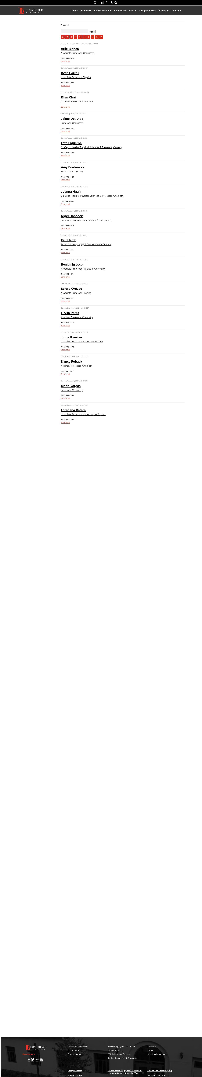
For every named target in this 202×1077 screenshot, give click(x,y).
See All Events (103, 3)
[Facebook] (29, 1060)
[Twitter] (33, 1060)
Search (65, 25)
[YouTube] (41, 1060)
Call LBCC (107, 3)
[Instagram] (37, 1060)
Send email (65, 61)
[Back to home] (31, 10)
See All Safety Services (111, 3)
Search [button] (116, 3)
